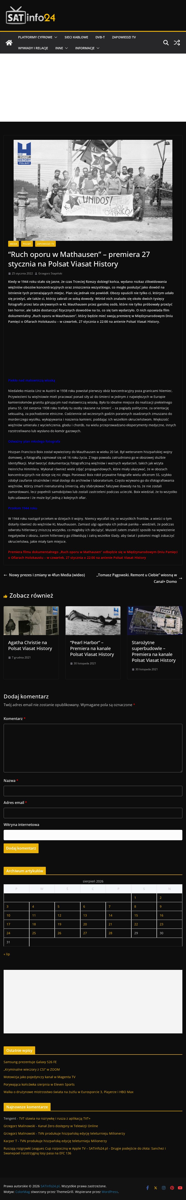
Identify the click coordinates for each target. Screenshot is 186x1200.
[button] (54, 37)
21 (110, 924)
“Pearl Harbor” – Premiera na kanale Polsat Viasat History (92, 648)
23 (161, 924)
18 (34, 924)
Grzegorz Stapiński (50, 273)
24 (8, 933)
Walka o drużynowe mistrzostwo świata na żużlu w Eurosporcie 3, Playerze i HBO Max (68, 1092)
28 (110, 933)
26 (59, 933)
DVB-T (100, 37)
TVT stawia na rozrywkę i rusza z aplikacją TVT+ (55, 1118)
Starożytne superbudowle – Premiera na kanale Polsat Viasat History (154, 651)
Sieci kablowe (76, 37)
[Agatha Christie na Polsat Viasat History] (31, 609)
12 (59, 915)
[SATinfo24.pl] (9, 42)
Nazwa (11, 780)
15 (136, 915)
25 (34, 933)
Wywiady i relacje (33, 48)
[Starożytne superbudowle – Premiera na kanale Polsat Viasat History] (154, 609)
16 (161, 915)
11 (34, 915)
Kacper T (10, 1141)
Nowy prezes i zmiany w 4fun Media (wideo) (47, 574)
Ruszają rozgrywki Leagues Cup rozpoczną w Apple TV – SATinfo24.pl (56, 1148)
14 (110, 915)
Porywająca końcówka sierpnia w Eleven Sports (39, 1084)
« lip (7, 954)
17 (8, 924)
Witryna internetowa (21, 824)
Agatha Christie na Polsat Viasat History (30, 645)
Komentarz (15, 718)
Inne (59, 48)
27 (85, 933)
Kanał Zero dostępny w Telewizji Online (68, 1126)
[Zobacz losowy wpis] (176, 42)
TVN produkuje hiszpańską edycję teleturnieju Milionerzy (81, 1133)
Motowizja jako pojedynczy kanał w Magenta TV (39, 1077)
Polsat (27, 243)
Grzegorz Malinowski (19, 1126)
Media (13, 243)
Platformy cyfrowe (35, 37)
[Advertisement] (93, 87)
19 (59, 924)
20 (85, 924)
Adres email (15, 802)
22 (136, 924)
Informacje (85, 48)
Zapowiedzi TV (124, 37)
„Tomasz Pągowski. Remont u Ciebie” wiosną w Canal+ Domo (136, 578)
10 (8, 915)
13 (85, 915)
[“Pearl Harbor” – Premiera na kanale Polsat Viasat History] (93, 609)
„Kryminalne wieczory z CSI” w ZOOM (32, 1069)
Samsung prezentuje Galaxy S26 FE (30, 1062)
